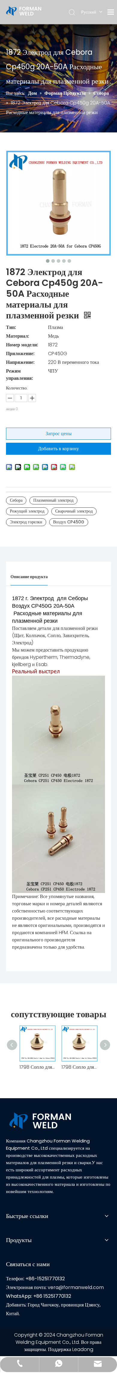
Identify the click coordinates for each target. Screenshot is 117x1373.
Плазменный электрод (53, 500)
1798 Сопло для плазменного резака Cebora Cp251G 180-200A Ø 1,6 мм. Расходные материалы (38, 1067)
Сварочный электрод (74, 511)
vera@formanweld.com (76, 1287)
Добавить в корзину (58, 448)
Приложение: (20, 353)
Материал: (17, 336)
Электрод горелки (26, 522)
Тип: (11, 327)
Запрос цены (59, 433)
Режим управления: (19, 374)
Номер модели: (22, 344)
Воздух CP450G (68, 522)
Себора (16, 500)
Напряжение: (20, 362)
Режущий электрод (27, 511)
